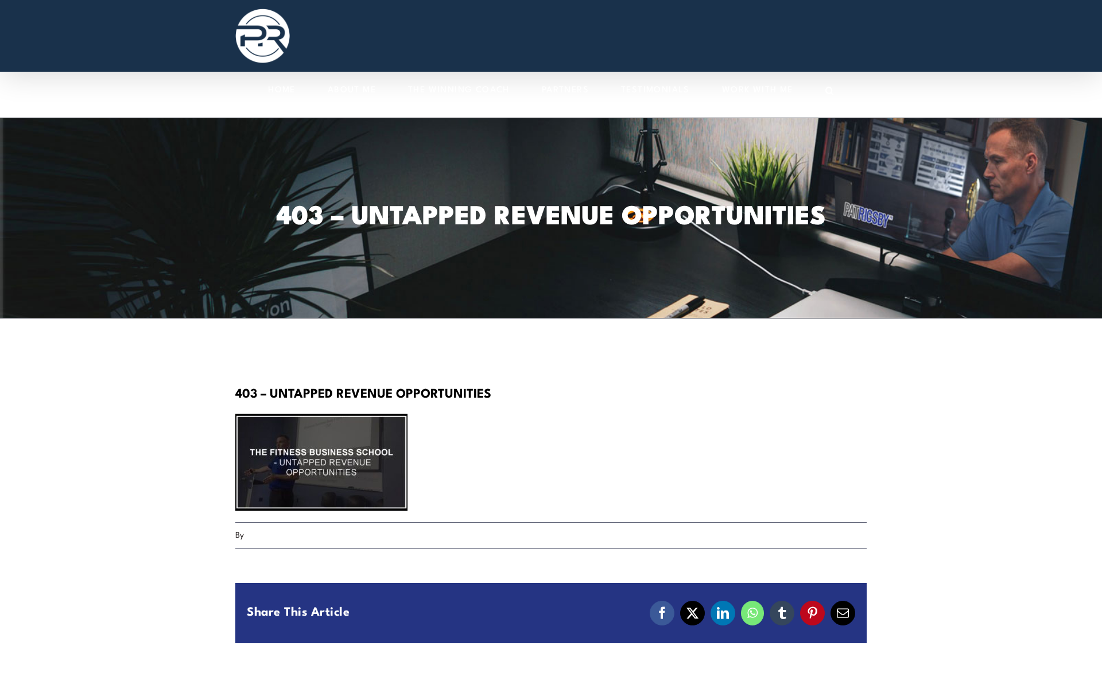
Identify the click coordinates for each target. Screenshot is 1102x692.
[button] (830, 90)
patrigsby (263, 535)
